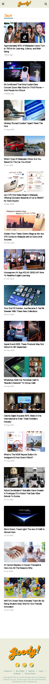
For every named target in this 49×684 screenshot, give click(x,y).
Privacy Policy (30, 674)
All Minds (17, 674)
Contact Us (8, 671)
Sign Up (31, 671)
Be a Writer (20, 671)
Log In (41, 671)
